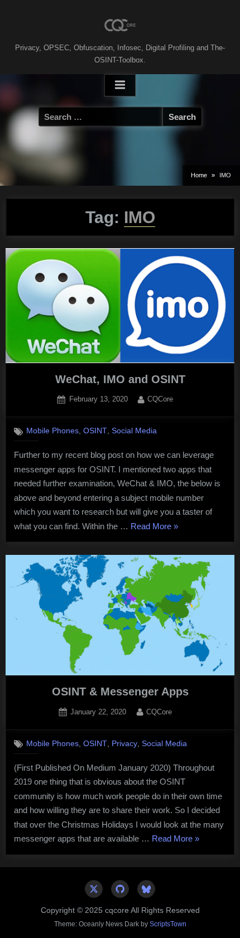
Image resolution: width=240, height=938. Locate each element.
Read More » (154, 527)
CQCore (160, 398)
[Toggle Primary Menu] (120, 85)
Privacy (124, 743)
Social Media (134, 431)
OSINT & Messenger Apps (120, 691)
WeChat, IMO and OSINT (120, 379)
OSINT (95, 431)
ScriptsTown (168, 924)
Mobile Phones (52, 431)
